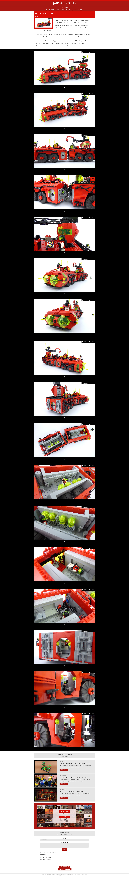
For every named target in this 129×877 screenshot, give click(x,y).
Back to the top (64, 866)
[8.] (64, 375)
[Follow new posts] (64, 827)
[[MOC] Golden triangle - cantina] (45, 801)
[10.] (64, 458)
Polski (66, 7)
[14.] (64, 623)
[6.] (64, 292)
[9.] (64, 416)
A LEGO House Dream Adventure (73, 777)
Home (48, 10)
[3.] (64, 168)
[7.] (64, 334)
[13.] (64, 582)
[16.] (64, 706)
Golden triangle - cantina (71, 791)
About (74, 10)
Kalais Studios (71, 875)
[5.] (64, 251)
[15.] (64, 664)
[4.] (64, 210)
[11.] (64, 499)
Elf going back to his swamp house (75, 763)
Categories (55, 10)
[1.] (64, 86)
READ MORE (64, 769)
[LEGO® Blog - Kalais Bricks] (64, 5)
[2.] (64, 127)
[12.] (64, 540)
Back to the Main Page (64, 869)
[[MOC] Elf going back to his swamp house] (45, 773)
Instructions (65, 10)
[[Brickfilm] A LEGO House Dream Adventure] (45, 787)
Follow (80, 10)
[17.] (64, 747)
